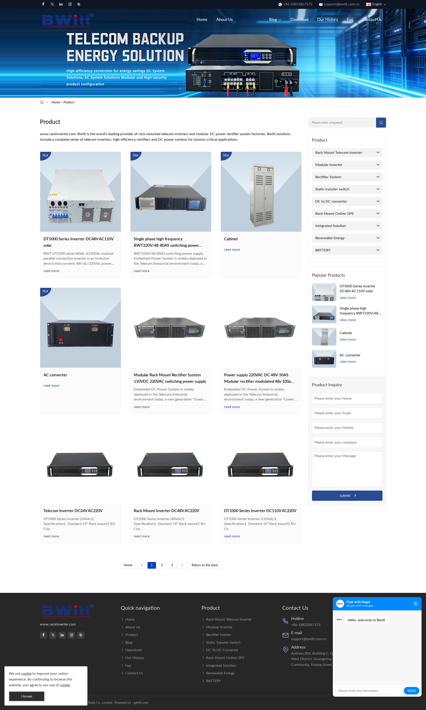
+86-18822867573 (305, 625)
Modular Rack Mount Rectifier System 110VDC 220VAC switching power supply (170, 378)
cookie (26, 673)
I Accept (26, 696)
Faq (350, 20)
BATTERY (323, 250)
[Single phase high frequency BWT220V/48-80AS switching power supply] (170, 192)
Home (202, 20)
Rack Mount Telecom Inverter (338, 152)
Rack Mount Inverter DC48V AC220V (166, 511)
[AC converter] (80, 328)
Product (249, 20)
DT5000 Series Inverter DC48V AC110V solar (78, 242)
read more (51, 271)
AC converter (55, 375)
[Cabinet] (261, 192)
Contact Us (372, 20)
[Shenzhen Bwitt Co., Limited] (68, 20)
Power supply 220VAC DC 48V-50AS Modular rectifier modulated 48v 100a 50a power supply (257, 379)
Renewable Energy (330, 238)
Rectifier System (328, 177)
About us (224, 20)
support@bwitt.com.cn (341, 4)
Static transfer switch (332, 189)
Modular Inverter (328, 165)
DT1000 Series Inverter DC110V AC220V (260, 511)
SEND (411, 690)
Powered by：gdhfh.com (131, 702)
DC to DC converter (331, 201)
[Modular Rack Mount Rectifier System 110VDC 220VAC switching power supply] (170, 328)
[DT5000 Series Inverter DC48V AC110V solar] (80, 192)
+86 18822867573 (297, 4)
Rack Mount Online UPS (334, 213)
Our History (327, 20)
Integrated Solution (330, 226)
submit (345, 495)
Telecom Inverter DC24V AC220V (73, 511)
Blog (273, 20)
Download (299, 20)
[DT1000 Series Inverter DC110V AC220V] (261, 463)
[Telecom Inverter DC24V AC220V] (80, 463)
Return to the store (205, 565)
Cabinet (231, 239)
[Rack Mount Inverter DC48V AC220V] (170, 463)
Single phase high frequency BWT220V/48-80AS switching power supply (166, 243)
